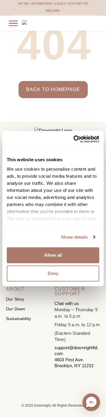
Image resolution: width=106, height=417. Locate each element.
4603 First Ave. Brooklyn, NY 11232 (74, 362)
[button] (91, 402)
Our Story (15, 299)
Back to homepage (53, 89)
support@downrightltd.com (76, 350)
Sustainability (18, 318)
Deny (53, 273)
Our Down (15, 308)
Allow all (53, 255)
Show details (74, 237)
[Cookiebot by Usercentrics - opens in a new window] (74, 139)
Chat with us (66, 303)
